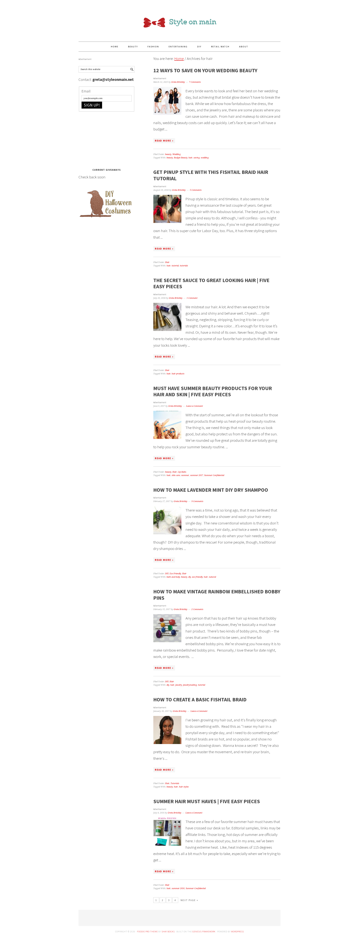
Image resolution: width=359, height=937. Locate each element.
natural (212, 577)
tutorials (184, 265)
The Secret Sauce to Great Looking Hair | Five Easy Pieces (211, 283)
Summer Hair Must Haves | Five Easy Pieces (206, 801)
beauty (168, 154)
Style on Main (179, 19)
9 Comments (197, 501)
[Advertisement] (107, 138)
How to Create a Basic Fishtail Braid (200, 699)
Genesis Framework (203, 931)
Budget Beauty (180, 157)
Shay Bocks (168, 931)
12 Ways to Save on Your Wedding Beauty (205, 70)
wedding (205, 157)
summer (185, 475)
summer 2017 (196, 475)
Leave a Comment (194, 406)
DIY (166, 573)
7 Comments (195, 82)
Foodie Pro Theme (147, 931)
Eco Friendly (175, 573)
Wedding (176, 154)
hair (190, 157)
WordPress (237, 931)
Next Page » (189, 900)
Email (86, 91)
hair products (178, 373)
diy (189, 577)
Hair (167, 262)
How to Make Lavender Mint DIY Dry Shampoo (210, 489)
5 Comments (196, 190)
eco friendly (197, 577)
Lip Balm (182, 472)
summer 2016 (178, 888)
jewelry (178, 685)
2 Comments (197, 609)
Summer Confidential (214, 475)
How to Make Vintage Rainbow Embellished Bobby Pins (216, 594)
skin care (176, 475)
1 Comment (192, 298)
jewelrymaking (190, 685)
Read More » (164, 140)
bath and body (173, 577)
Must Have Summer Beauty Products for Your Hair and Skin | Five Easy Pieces (212, 391)
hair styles (184, 787)
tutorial (175, 265)
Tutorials (175, 783)
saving (197, 157)
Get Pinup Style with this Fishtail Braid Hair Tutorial (210, 175)
